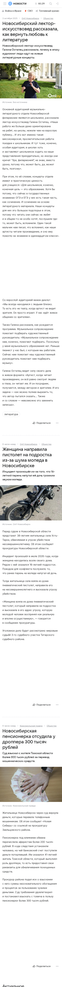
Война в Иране (13, 11)
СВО (30, 11)
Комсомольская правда (31, 726)
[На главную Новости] (19, 3)
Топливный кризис (49, 11)
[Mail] (10, 3)
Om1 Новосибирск (30, 18)
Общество (48, 18)
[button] (31, 81)
